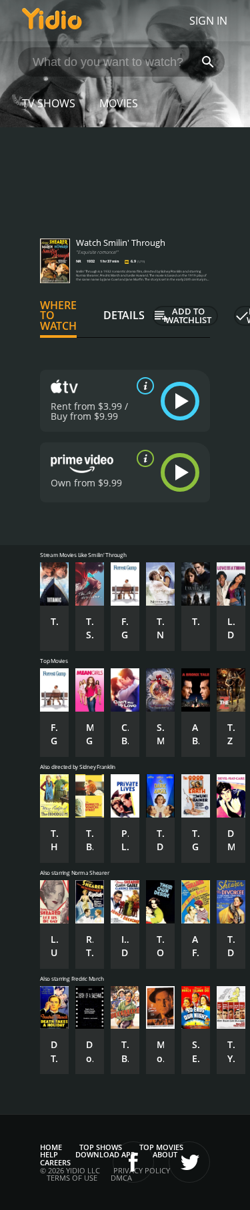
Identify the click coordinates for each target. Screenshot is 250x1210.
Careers (55, 1162)
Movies (118, 103)
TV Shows (48, 103)
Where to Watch (58, 316)
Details (124, 315)
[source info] (142, 385)
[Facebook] (133, 1162)
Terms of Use (72, 1178)
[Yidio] (52, 20)
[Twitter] (189, 1162)
